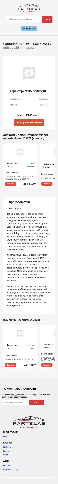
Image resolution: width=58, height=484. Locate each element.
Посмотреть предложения (29, 122)
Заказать (10, 184)
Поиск (47, 19)
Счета (5, 455)
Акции (5, 436)
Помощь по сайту (10, 469)
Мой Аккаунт (8, 447)
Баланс (6, 451)
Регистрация (29, 28)
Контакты (7, 465)
